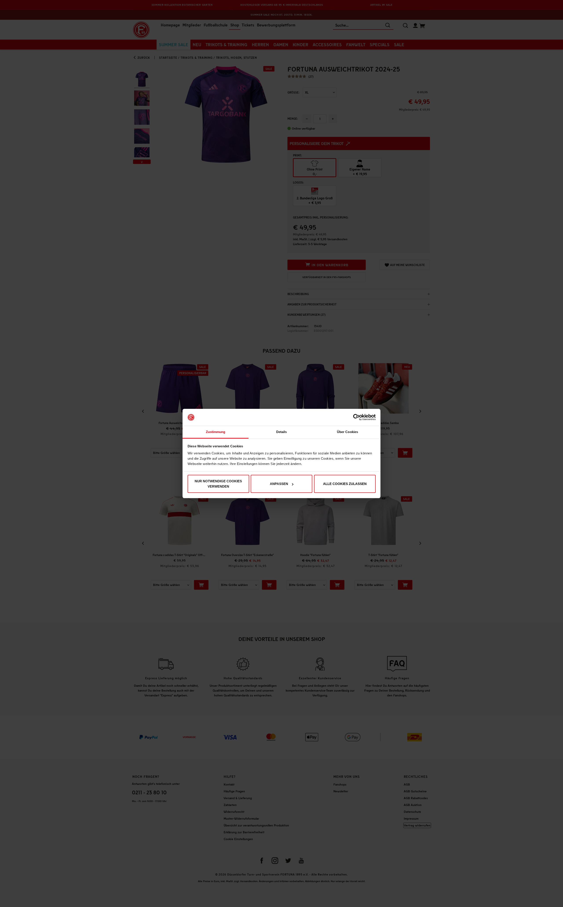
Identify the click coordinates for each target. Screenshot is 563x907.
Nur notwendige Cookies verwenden (218, 483)
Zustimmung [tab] (215, 432)
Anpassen (279, 484)
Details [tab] (281, 432)
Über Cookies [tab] (347, 432)
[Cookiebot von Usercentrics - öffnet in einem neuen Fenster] (356, 417)
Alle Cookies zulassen (345, 484)
